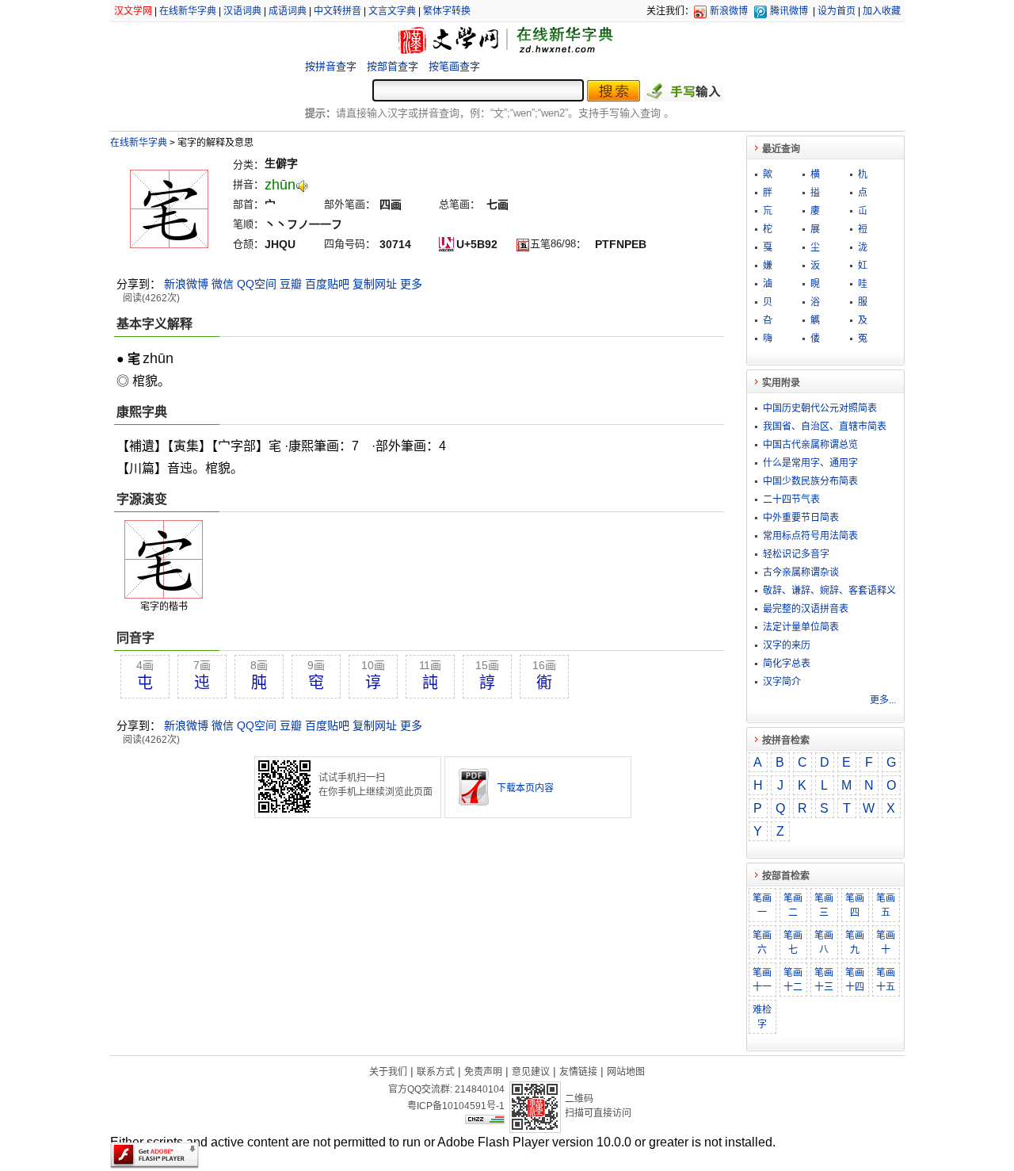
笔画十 (885, 942)
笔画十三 (823, 980)
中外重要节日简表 (801, 517)
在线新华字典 (187, 11)
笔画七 (792, 942)
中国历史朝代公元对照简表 (820, 408)
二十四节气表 (791, 499)
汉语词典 (242, 11)
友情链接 (578, 1071)
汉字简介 (782, 681)
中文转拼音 (337, 11)
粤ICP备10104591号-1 (456, 1106)
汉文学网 (133, 11)
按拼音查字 (330, 66)
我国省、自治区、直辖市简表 (824, 426)
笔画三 (823, 905)
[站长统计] (485, 1120)
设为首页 (837, 11)
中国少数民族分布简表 (810, 481)
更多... (883, 700)
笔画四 (854, 905)
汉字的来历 (786, 645)
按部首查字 (392, 66)
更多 (411, 283)
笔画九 (854, 942)
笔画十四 (854, 980)
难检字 (762, 1017)
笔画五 (885, 905)
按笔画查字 (454, 66)
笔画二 (792, 905)
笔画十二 (792, 980)
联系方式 (436, 1071)
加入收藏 (882, 11)
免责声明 (483, 1071)
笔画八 (823, 942)
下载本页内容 (525, 788)
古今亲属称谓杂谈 (801, 572)
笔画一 (762, 905)
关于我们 (388, 1071)
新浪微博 (729, 11)
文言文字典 (392, 11)
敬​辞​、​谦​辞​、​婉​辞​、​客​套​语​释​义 (829, 590)
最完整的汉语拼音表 (805, 608)
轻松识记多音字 (796, 554)
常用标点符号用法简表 (810, 535)
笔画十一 (762, 980)
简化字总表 (786, 663)
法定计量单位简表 (801, 627)
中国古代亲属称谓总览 (810, 444)
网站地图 (626, 1071)
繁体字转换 (447, 11)
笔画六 (762, 942)
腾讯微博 (789, 11)
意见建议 (531, 1071)
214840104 (480, 1089)
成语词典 (288, 11)
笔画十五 (885, 980)
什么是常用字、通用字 (810, 463)
